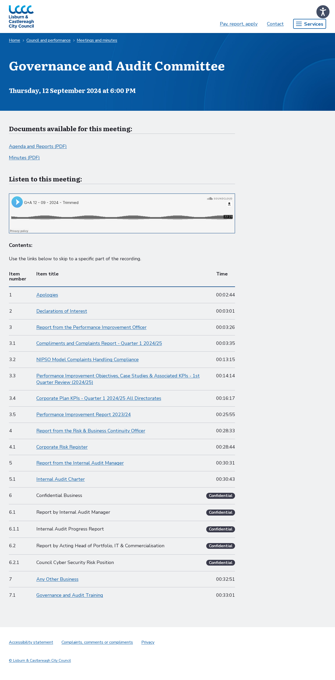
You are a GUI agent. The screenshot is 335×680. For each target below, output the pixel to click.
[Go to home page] (21, 16)
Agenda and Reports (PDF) (38, 146)
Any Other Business (57, 579)
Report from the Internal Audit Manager (80, 463)
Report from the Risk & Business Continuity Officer (90, 431)
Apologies (47, 295)
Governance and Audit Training (69, 595)
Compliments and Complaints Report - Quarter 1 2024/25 (99, 343)
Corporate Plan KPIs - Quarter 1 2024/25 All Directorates (98, 398)
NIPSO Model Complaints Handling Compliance (87, 359)
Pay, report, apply (239, 24)
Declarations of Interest (61, 311)
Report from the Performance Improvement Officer (91, 327)
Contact (275, 24)
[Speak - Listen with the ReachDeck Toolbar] (323, 12)
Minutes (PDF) (24, 157)
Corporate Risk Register (62, 447)
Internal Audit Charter (60, 479)
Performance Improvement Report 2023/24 (83, 414)
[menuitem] (238, 24)
